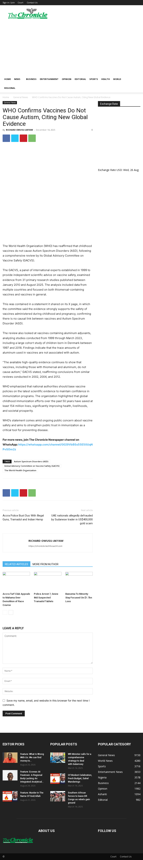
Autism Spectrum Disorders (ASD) (31, 461)
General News (20, 97)
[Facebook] (6, 138)
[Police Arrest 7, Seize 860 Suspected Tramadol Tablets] (47, 581)
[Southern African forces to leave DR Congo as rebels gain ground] (57, 796)
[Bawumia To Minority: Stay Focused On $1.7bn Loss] (79, 581)
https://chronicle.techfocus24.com (45, 546)
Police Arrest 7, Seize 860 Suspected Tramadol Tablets (46, 597)
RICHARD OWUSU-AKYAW (19, 129)
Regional (9, 88)
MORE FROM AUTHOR (45, 564)
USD (119, 170)
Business (31, 79)
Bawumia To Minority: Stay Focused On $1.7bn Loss (78, 597)
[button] (135, 79)
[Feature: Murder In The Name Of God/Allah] (10, 796)
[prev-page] (5, 612)
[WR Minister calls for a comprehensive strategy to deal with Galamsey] (57, 757)
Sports (93, 79)
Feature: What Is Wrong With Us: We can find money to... (32, 757)
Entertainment (49, 79)
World (117, 79)
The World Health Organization (20, 470)
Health (105, 79)
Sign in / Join (9, 2)
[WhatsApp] (32, 138)
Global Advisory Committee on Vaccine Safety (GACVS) (32, 465)
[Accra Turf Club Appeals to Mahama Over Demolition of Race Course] (16, 581)
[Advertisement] (71, 47)
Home (7, 79)
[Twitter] (15, 138)
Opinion (66, 79)
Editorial (80, 79)
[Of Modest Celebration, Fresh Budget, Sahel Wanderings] (57, 778)
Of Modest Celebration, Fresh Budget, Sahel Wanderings (80, 778)
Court (20, 2)
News (17, 79)
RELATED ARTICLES (16, 564)
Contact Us (32, 2)
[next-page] (11, 612)
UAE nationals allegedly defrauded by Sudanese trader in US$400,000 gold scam (72, 519)
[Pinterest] (23, 138)
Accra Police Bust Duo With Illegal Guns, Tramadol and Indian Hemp (23, 517)
